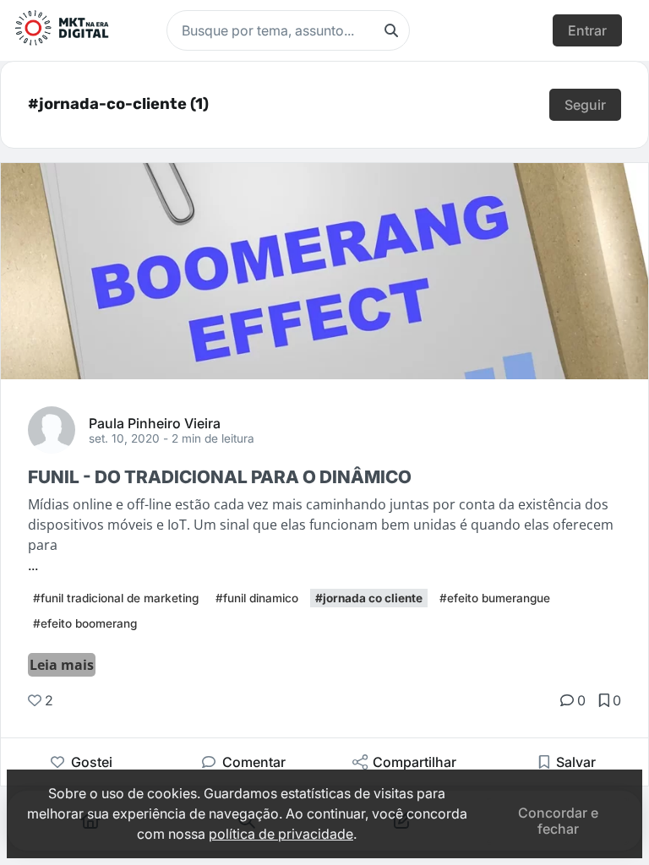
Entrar (587, 30)
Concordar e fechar (558, 820)
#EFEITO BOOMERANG (85, 623)
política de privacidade (281, 833)
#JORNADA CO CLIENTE (369, 598)
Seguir (585, 104)
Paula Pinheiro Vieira (155, 422)
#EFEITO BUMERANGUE (494, 598)
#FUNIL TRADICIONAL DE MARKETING (116, 598)
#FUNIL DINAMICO (256, 598)
